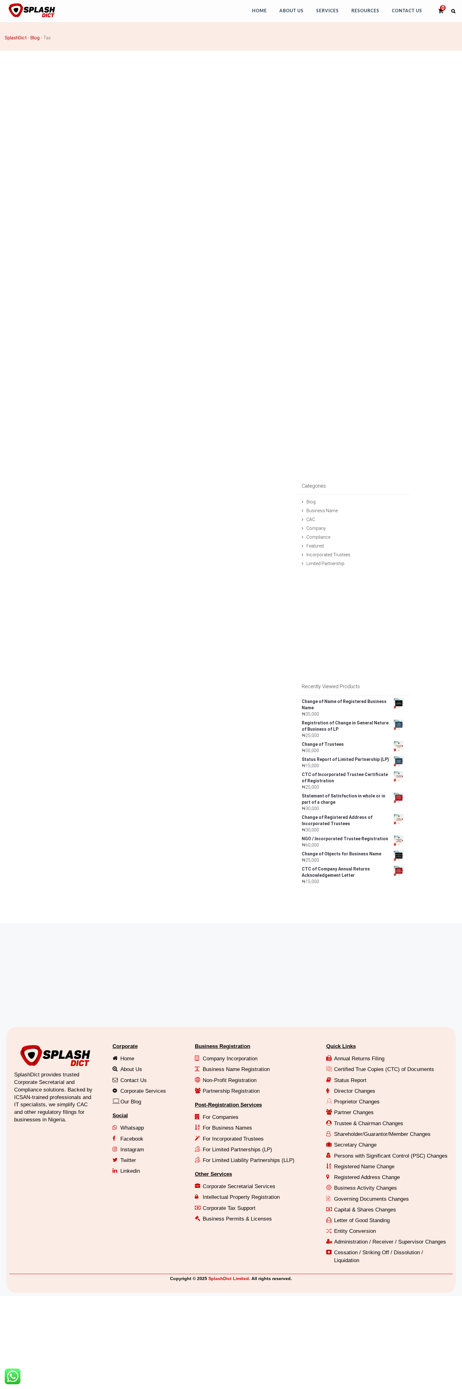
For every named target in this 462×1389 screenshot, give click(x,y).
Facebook (131, 1139)
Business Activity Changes (365, 1188)
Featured (315, 545)
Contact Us (407, 11)
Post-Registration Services (228, 1105)
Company (316, 528)
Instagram (132, 1150)
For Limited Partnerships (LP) (237, 1150)
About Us (291, 11)
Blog (35, 38)
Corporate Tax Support (229, 1208)
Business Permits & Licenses (237, 1219)
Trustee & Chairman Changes (368, 1123)
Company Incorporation (230, 1059)
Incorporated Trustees (328, 554)
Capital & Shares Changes (365, 1210)
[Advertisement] (193, 98)
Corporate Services (143, 1091)
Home (259, 11)
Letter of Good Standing (362, 1220)
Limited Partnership (325, 563)
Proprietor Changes (357, 1102)
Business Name (322, 510)
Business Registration (222, 1046)
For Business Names (227, 1128)
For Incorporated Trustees (233, 1139)
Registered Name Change (364, 1167)
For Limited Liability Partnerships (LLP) (248, 1160)
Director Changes (354, 1091)
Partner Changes (354, 1112)
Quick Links (341, 1046)
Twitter (128, 1160)
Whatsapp (132, 1128)
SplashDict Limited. (229, 1278)
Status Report (350, 1080)
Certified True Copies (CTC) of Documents (384, 1069)
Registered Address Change (367, 1177)
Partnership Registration (231, 1091)
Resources (365, 11)
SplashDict (16, 38)
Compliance (318, 537)
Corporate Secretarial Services (239, 1186)
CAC (310, 519)
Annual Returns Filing (359, 1059)
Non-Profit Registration (229, 1080)
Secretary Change (355, 1145)
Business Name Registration (236, 1069)
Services (327, 11)
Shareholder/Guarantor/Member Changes (382, 1134)
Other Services (213, 1174)
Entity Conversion (355, 1231)
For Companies (221, 1117)
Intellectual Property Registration (241, 1197)
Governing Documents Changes (371, 1199)
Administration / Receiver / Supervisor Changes (390, 1242)
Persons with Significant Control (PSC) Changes (391, 1156)
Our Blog (130, 1102)
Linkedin (130, 1171)
